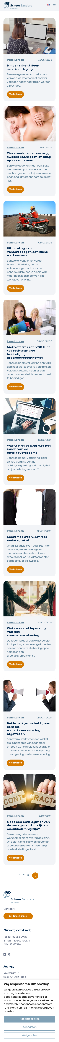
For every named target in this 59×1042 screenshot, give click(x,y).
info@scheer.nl (21, 941)
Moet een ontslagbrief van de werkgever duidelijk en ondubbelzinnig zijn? (28, 826)
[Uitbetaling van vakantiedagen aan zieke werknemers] (29, 219)
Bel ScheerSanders (18, 916)
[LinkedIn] (4, 954)
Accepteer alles (29, 1019)
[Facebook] (9, 954)
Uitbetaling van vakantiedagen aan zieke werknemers (27, 252)
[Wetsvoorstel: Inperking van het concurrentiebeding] (29, 599)
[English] (48, 5)
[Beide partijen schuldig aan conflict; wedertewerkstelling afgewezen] (29, 693)
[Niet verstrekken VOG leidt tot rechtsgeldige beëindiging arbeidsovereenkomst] (29, 317)
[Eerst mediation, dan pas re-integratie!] (29, 507)
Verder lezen (16, 96)
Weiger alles (29, 1035)
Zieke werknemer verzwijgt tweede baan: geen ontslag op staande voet (29, 157)
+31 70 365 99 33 (17, 937)
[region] (29, 1010)
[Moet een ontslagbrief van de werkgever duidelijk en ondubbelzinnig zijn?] (29, 792)
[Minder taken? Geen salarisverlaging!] (29, 36)
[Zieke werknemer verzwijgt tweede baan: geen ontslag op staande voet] (29, 123)
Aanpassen (29, 1027)
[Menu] (54, 5)
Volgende (35, 875)
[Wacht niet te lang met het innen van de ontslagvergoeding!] (29, 416)
